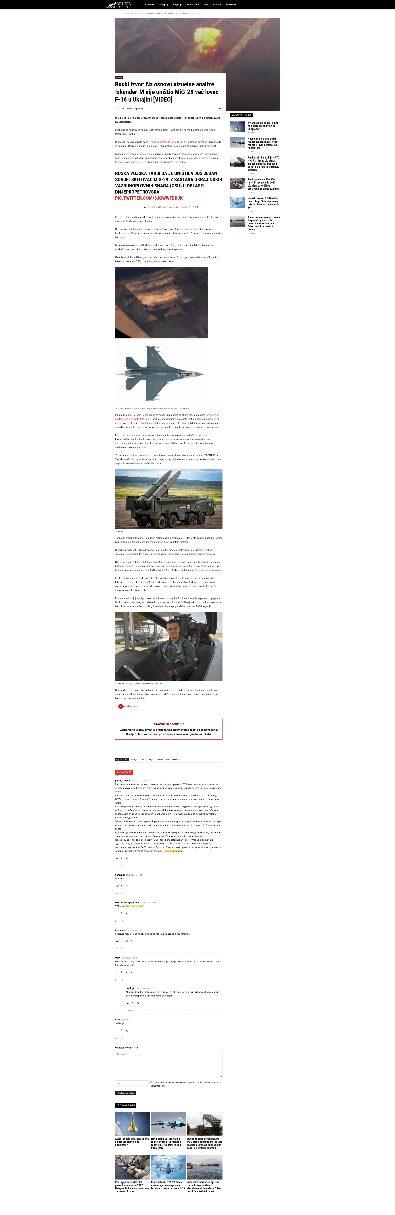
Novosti (128, 13)
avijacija (134, 759)
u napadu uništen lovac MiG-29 (166, 141)
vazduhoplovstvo (173, 759)
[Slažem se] (117, 858)
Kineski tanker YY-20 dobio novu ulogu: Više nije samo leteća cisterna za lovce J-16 (168, 1185)
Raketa (142, 759)
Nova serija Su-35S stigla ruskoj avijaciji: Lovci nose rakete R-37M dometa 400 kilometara (166, 1143)
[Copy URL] (161, 750)
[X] (125, 750)
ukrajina (159, 759)
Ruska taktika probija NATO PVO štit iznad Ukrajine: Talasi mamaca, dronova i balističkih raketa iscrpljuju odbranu (204, 1143)
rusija (150, 759)
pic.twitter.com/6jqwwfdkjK (149, 198)
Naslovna (119, 13)
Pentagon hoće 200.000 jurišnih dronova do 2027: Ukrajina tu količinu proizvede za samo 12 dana (132, 1186)
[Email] (139, 750)
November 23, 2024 (187, 207)
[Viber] (154, 750)
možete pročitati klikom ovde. (206, 570)
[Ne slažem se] (126, 858)
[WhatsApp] (132, 750)
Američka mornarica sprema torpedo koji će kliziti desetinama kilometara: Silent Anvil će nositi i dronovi (204, 1186)
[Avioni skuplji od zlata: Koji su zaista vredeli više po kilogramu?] (132, 1124)
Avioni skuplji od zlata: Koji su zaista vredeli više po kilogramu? (132, 1141)
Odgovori (119, 866)
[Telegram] (146, 750)
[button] (287, 4)
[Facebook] (118, 750)
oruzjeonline (138, 109)
